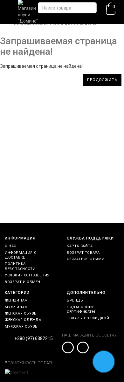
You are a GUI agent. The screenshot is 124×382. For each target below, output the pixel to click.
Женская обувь (21, 313)
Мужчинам (16, 307)
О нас (10, 246)
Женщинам (16, 300)
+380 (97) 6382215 (33, 338)
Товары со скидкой (88, 318)
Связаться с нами (86, 259)
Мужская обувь (21, 326)
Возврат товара (83, 253)
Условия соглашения (27, 275)
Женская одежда (23, 320)
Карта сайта (80, 246)
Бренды (75, 300)
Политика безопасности (20, 266)
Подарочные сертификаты (81, 309)
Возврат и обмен (22, 282)
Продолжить (102, 80)
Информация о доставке (21, 255)
